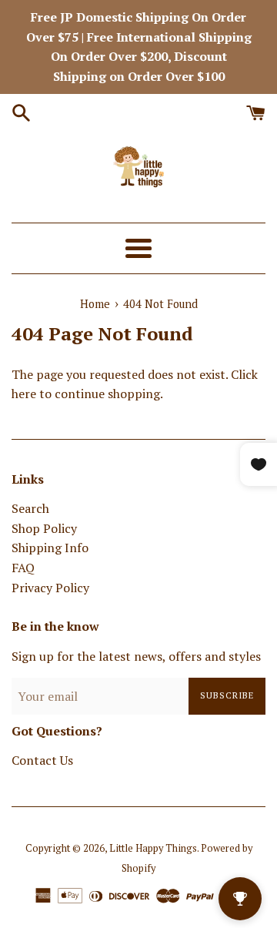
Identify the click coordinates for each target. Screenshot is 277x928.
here (24, 393)
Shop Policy (44, 528)
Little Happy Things (153, 848)
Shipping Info (50, 547)
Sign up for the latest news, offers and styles (136, 656)
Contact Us (42, 760)
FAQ (23, 567)
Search (30, 508)
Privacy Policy (50, 587)
